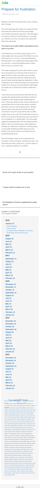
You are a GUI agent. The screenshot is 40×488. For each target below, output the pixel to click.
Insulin (9, 453)
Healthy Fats (7, 435)
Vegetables (28, 433)
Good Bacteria (15, 455)
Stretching (19, 405)
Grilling (26, 471)
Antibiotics (6, 447)
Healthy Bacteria (7, 455)
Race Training (30, 439)
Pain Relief (15, 467)
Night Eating (23, 469)
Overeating (24, 455)
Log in (3, 214)
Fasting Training (11, 228)
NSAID (19, 467)
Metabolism (19, 451)
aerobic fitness (15, 463)
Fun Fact (14, 405)
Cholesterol (10, 439)
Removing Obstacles (16, 410)
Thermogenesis (13, 433)
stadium (23, 419)
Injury (5, 467)
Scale (34, 423)
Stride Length (31, 465)
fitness (15, 419)
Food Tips (10, 403)
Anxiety (26, 465)
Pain (13, 461)
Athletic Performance (16, 431)
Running (28, 408)
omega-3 (16, 445)
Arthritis (18, 471)
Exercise (20, 403)
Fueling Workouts (12, 412)
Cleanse (22, 439)
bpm (28, 419)
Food (6, 403)
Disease (6, 439)
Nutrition (31, 412)
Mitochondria (19, 459)
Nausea (15, 427)
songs (33, 419)
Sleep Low (31, 459)
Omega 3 (21, 437)
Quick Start (12, 435)
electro (8, 419)
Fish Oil (24, 445)
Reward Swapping (12, 226)
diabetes (29, 418)
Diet (11, 400)
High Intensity (20, 427)
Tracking (14, 403)
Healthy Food (14, 453)
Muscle (9, 425)
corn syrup (20, 445)
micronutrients (12, 447)
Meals (9, 429)
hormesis (30, 463)
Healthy (25, 437)
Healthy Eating (28, 435)
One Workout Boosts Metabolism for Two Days (20, 230)
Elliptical (6, 410)
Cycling (9, 410)
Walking (24, 408)
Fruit (31, 433)
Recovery (24, 443)
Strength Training (18, 408)
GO (12, 429)
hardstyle (9, 423)
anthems (12, 419)
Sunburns (6, 465)
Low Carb (27, 429)
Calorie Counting (7, 416)
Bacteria (28, 437)
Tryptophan (9, 473)
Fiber (21, 449)
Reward (12, 475)
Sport (25, 439)
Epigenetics (6, 461)
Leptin (22, 441)
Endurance (17, 435)
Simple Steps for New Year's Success (17, 233)
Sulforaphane (12, 457)
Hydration (6, 412)
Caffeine (21, 461)
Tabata (18, 418)
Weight (12, 425)
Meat (33, 473)
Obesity (15, 425)
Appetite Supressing (8, 459)
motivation (30, 416)
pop (25, 421)
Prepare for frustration (18, 8)
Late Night (12, 441)
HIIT (24, 403)
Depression (22, 465)
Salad (30, 429)
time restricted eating (27, 461)
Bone (9, 471)
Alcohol (23, 429)
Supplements (31, 401)
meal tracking (23, 410)
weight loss (20, 400)
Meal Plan (10, 405)
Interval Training (22, 473)
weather (31, 414)
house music (19, 421)
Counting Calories (27, 427)
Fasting (23, 447)
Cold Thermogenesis (29, 457)
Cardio (13, 408)
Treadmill (31, 408)
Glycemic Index (12, 449)
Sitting (14, 429)
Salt (17, 423)
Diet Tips (23, 433)
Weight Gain (18, 429)
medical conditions (23, 418)
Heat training (25, 463)
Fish (18, 437)
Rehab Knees (24, 453)
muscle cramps (18, 447)
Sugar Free (22, 416)
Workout (33, 405)
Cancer (16, 457)
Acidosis (6, 471)
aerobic (33, 463)
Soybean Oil (20, 425)
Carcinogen (31, 471)
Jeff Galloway (24, 451)
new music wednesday (12, 418)
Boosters (20, 463)
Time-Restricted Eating (11, 469)
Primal (30, 410)
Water (11, 461)
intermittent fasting (8, 463)
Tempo (10, 421)
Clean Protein (27, 414)
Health (6, 407)
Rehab (22, 405)
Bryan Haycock (30, 445)
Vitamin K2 (12, 445)
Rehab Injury (30, 453)
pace (30, 419)
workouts (19, 419)
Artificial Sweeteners (16, 416)
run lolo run (14, 421)
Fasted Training (25, 459)
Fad (31, 467)
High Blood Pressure (22, 423)
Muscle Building (19, 412)
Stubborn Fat (7, 433)
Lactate (31, 441)
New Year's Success (19, 414)
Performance (7, 441)
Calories (15, 437)
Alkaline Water (29, 469)
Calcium (33, 443)
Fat (32, 429)
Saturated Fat (10, 437)
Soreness (9, 451)
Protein (5, 425)
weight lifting (28, 443)
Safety (8, 467)
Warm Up (29, 449)
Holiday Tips (30, 431)
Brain (5, 473)
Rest (21, 443)
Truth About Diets (28, 405)
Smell (5, 475)
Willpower (28, 467)
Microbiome (33, 437)
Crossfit (33, 410)
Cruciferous (22, 471)
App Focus (29, 403)
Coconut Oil (25, 425)
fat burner (12, 427)
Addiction (18, 469)
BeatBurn (25, 449)
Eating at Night (28, 447)
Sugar (11, 408)
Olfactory (9, 475)
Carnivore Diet (29, 473)
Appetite (19, 455)
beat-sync (6, 421)
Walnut (11, 467)
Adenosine (17, 461)
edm (23, 421)
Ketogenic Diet (24, 431)
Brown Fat (19, 433)
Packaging (13, 423)
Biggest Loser (17, 441)
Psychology (22, 435)
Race (29, 451)
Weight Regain (26, 441)
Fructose (30, 425)
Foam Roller (13, 451)
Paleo (27, 410)
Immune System (11, 414)
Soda (34, 425)
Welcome (6, 401)
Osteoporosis (13, 471)
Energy (14, 459)
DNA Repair (17, 465)
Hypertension (29, 423)
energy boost (7, 427)
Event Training (26, 412)
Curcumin (24, 467)
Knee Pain (19, 453)
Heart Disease (21, 457)
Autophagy (6, 449)
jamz (26, 419)
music (26, 416)
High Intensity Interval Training (13, 443)
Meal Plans (18, 439)
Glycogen (10, 431)
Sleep (14, 439)
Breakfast (18, 449)
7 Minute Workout (15, 473)
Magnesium (6, 445)
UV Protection (12, 465)
